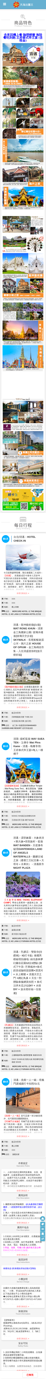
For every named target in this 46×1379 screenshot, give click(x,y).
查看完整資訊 (22, 652)
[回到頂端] (42, 1218)
